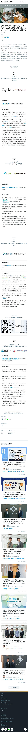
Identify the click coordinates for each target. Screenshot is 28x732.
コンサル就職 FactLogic (5, 720)
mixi (12, 276)
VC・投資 (5, 471)
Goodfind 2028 (3, 715)
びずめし (10, 127)
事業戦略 (5, 498)
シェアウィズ (5, 187)
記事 (2, 693)
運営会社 (2, 724)
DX (4, 528)
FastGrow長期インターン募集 (7, 703)
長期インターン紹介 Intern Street (6, 721)
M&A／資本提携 (5, 37)
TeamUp (2, 722)
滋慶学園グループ (13, 187)
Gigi (8, 103)
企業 (2, 697)
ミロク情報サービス (6, 358)
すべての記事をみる (14, 687)
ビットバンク (10, 265)
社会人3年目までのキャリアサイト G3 (7, 718)
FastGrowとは (4, 698)
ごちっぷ (4, 103)
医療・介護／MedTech (20, 498)
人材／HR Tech (14, 649)
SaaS (22, 471)
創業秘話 (20, 649)
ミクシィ (4, 265)
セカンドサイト (15, 358)
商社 (11, 618)
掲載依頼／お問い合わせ (5, 700)
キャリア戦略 (6, 618)
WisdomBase (6, 201)
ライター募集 (3, 702)
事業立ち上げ (13, 558)
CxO (23, 558)
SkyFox (11, 387)
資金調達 (10, 471)
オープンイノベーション (8, 679)
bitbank (4, 297)
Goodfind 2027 (3, 714)
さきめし (6, 121)
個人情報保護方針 (4, 725)
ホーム (2, 5)
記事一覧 (6, 5)
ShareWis (5, 199)
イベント (2, 695)
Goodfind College (4, 717)
